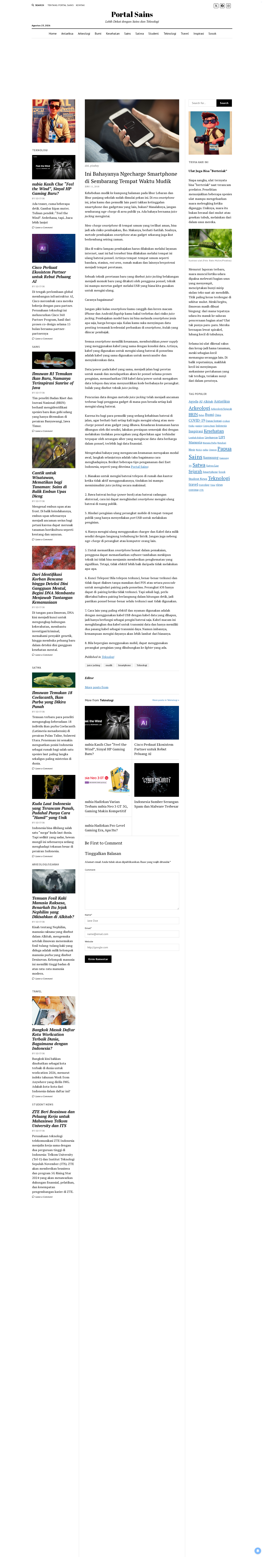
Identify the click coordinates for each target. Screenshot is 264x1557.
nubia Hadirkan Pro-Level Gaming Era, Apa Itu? (105, 827)
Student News (198, 479)
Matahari (221, 442)
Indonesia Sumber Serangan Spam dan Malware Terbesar (156, 804)
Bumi (98, 33)
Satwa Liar (212, 465)
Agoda (193, 401)
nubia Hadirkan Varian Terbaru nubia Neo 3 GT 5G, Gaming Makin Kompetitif (106, 806)
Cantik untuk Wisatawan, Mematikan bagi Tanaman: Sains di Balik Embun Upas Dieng (49, 484)
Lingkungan (211, 437)
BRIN (193, 414)
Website (89, 941)
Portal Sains (132, 14)
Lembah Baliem (196, 437)
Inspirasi (198, 33)
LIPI (222, 437)
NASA (199, 449)
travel (193, 484)
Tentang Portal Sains (61, 5)
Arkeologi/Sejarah (221, 409)
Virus (212, 484)
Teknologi (170, 33)
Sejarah (195, 471)
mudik (109, 665)
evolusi (226, 420)
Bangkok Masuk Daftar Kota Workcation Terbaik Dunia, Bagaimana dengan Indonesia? (53, 1039)
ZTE (201, 489)
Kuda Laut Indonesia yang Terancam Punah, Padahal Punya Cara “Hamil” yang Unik (53, 810)
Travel (185, 33)
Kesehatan (113, 33)
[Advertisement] (132, 69)
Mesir (192, 449)
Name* (88, 914)
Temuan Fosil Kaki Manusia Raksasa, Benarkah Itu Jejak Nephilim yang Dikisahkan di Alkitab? (53, 907)
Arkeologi (84, 33)
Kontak (80, 5)
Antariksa (67, 33)
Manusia (195, 442)
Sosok (212, 33)
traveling (204, 485)
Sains (127, 33)
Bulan (201, 415)
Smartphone (124, 665)
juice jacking (93, 665)
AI (201, 401)
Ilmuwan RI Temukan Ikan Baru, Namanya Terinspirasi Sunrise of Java (52, 380)
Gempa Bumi (209, 425)
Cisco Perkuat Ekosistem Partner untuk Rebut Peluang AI (51, 274)
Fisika (191, 425)
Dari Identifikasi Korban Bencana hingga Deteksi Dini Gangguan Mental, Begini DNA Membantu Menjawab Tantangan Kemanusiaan (53, 588)
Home (53, 33)
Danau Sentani (214, 421)
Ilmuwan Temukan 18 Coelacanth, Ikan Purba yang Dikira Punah (52, 699)
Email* (88, 928)
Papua (224, 448)
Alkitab (208, 401)
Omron (213, 449)
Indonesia (221, 425)
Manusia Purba (210, 442)
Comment (90, 869)
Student (153, 33)
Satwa (139, 33)
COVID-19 (197, 420)
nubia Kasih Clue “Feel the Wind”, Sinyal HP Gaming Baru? (53, 189)
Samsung (211, 457)
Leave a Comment (44, 227)
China (218, 415)
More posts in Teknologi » (165, 700)
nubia (205, 449)
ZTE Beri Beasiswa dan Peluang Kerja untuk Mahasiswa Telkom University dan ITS (53, 1118)
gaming (198, 425)
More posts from (96, 687)
